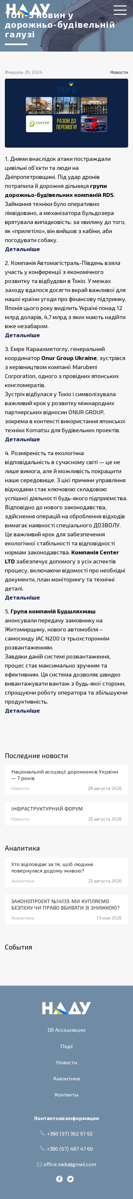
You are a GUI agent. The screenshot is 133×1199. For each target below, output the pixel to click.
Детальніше (22, 248)
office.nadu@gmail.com (70, 1164)
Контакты (66, 1094)
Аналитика (66, 1078)
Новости (66, 1062)
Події (66, 1046)
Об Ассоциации (66, 1030)
